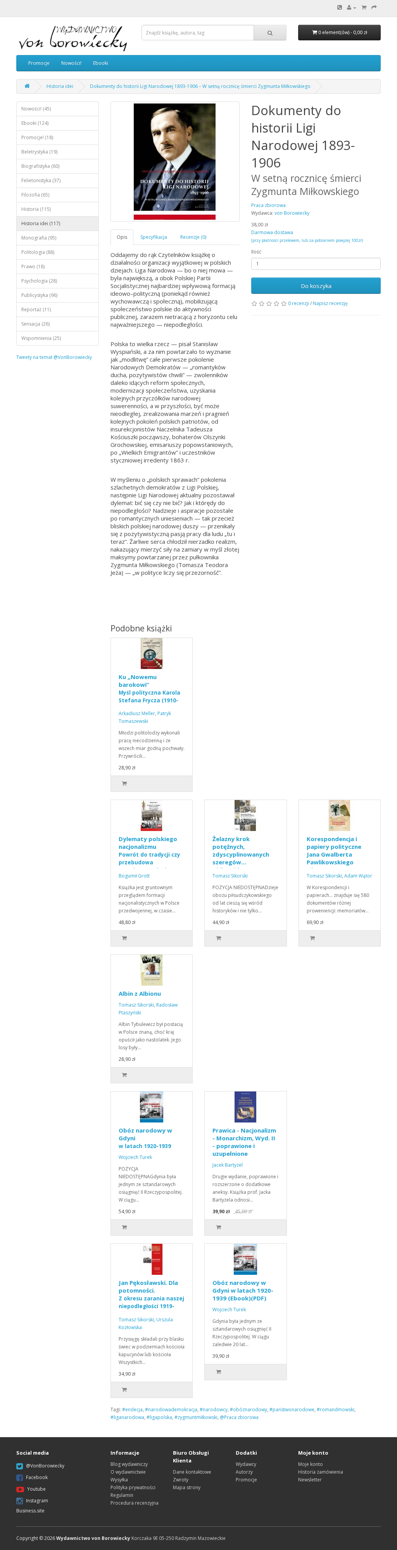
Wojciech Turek (135, 1157)
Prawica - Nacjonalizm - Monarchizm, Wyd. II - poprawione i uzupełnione (244, 1141)
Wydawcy (246, 1464)
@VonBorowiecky (45, 1465)
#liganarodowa (127, 1417)
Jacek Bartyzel (227, 1165)
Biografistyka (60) (40, 166)
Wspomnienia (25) (41, 338)
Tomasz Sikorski (230, 875)
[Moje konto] (351, 7)
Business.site (30, 1510)
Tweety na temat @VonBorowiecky (54, 357)
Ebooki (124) (34, 123)
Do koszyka (316, 286)
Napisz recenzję (330, 303)
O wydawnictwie (128, 1472)
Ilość (256, 251)
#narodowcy (214, 1409)
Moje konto (310, 1464)
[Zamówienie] (374, 7)
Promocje (39, 63)
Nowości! (71, 63)
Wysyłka (119, 1479)
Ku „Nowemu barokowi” (149, 692)
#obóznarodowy (248, 1409)
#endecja (132, 1409)
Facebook (37, 1477)
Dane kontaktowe (192, 1472)
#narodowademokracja (171, 1409)
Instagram (37, 1500)
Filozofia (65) (35, 194)
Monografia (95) (38, 237)
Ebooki (100, 63)
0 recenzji (298, 303)
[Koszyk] (363, 7)
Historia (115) (36, 209)
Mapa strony (186, 1487)
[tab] (122, 237)
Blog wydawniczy (129, 1464)
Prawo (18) (33, 266)
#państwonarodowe (291, 1409)
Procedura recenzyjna (134, 1503)
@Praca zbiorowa (239, 1417)
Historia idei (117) (40, 223)
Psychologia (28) (39, 281)
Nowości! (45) (36, 108)
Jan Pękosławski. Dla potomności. (151, 1298)
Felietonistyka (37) (40, 180)
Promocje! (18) (37, 137)
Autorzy (244, 1472)
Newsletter (310, 1479)
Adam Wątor (358, 875)
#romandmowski (335, 1409)
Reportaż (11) (36, 309)
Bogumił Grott (134, 875)
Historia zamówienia (320, 1472)
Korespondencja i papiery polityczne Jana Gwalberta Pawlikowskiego (334, 854)
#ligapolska (159, 1417)
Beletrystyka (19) (39, 151)
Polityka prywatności (132, 1487)
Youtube (36, 1489)
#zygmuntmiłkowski (195, 1417)
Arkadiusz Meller (137, 713)
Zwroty (180, 1479)
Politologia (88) (37, 252)
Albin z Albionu (140, 993)
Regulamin (121, 1495)
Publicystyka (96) (39, 295)
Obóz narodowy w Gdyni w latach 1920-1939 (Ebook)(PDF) (242, 1290)
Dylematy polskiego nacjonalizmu (149, 854)
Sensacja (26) (35, 324)
